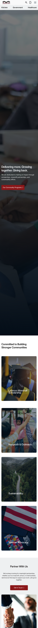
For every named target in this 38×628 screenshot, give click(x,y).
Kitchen (4, 7)
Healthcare (32, 7)
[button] (35, 2)
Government (18, 7)
